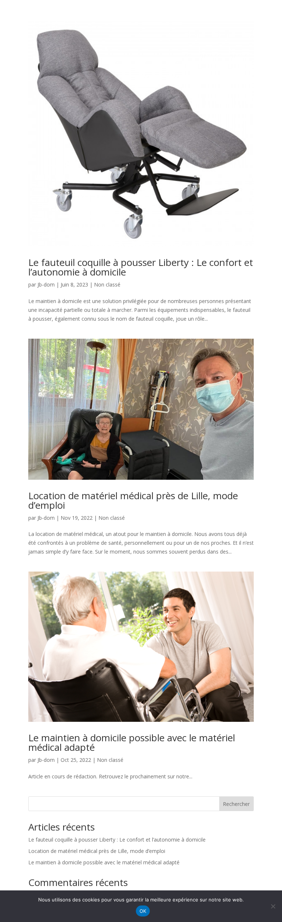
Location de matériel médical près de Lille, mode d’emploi (133, 500)
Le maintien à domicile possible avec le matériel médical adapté (131, 742)
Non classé (107, 284)
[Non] (272, 906)
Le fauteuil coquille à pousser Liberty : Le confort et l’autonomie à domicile (140, 267)
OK (143, 911)
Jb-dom (46, 284)
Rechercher (236, 803)
